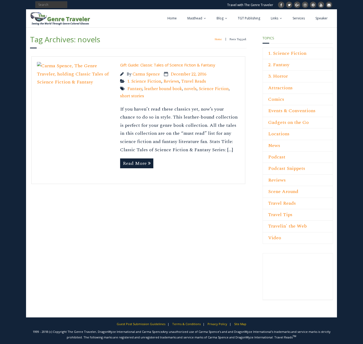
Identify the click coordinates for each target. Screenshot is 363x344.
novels (190, 89)
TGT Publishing (249, 18)
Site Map (240, 324)
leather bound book (163, 89)
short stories (132, 96)
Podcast (276, 157)
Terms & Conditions (186, 324)
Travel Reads (193, 81)
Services (299, 18)
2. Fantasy (278, 64)
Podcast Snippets (286, 168)
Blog (220, 18)
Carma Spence (146, 74)
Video (274, 237)
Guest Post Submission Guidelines (141, 324)
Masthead (194, 18)
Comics (276, 99)
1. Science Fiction (144, 81)
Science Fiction (214, 89)
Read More (135, 163)
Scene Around (283, 191)
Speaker (321, 18)
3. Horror (278, 76)
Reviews (171, 81)
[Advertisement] (284, 279)
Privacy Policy (217, 324)
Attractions (280, 87)
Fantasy (134, 89)
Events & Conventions (291, 110)
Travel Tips (280, 214)
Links (274, 18)
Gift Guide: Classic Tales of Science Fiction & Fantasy (167, 65)
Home (172, 18)
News (274, 145)
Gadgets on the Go (288, 122)
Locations (278, 133)
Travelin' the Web (287, 226)
